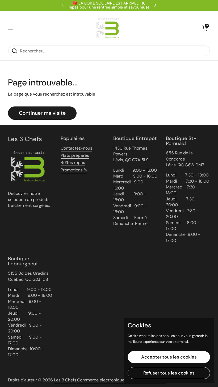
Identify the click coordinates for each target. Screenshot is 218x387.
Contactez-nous (76, 148)
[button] (204, 28)
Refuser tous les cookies (169, 373)
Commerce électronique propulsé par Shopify (121, 380)
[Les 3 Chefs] (107, 28)
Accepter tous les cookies (169, 357)
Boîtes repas (73, 162)
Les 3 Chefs (65, 380)
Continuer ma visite (42, 113)
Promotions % (74, 170)
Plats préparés (75, 155)
